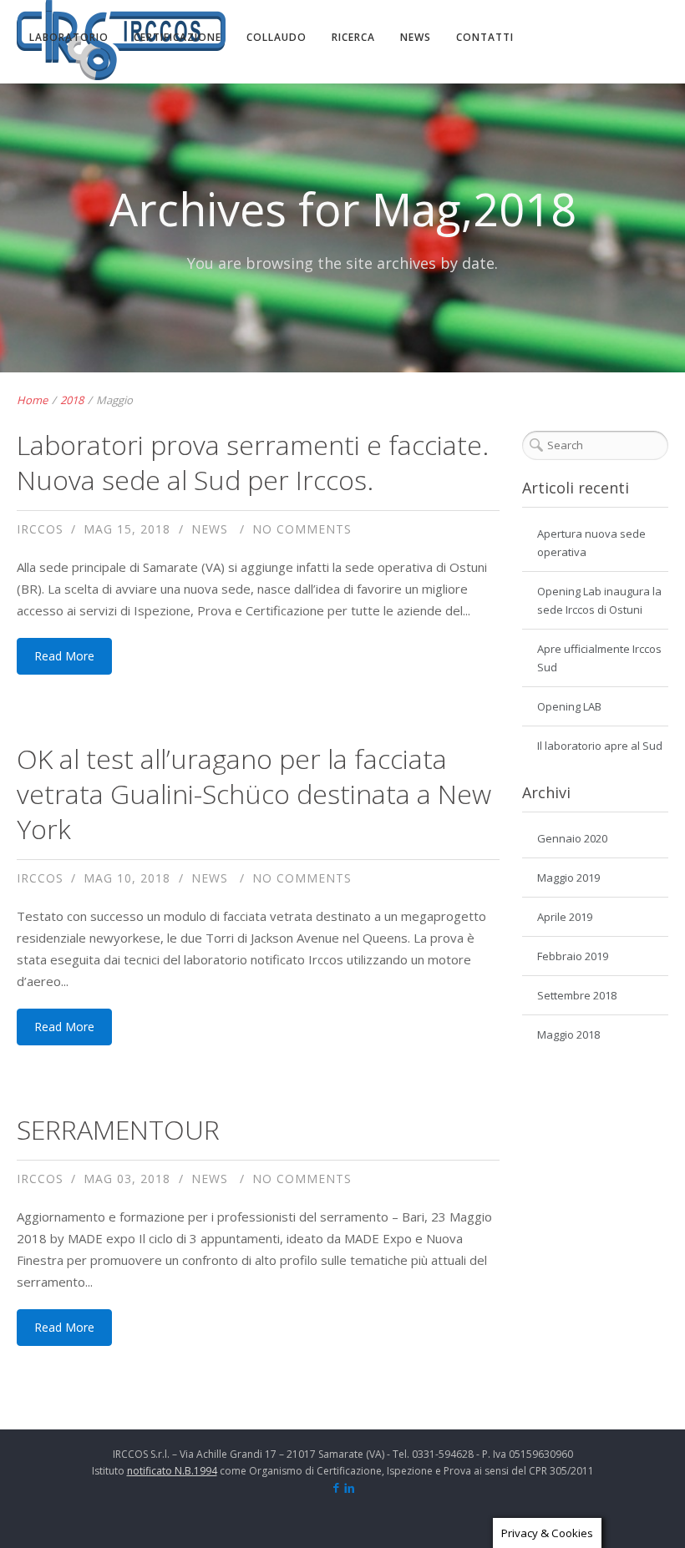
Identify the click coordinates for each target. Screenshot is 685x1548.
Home (32, 399)
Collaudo (276, 37)
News (415, 37)
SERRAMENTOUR (118, 1129)
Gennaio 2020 (572, 838)
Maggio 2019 (568, 877)
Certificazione (177, 37)
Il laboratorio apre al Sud (599, 745)
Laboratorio (69, 37)
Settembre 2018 (576, 995)
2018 (72, 399)
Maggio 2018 (568, 1034)
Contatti (485, 37)
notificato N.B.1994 (172, 1471)
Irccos (40, 529)
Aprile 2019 (564, 916)
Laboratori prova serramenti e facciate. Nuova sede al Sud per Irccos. (253, 462)
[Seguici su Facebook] (336, 1488)
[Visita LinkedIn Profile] (349, 1488)
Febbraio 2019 (572, 956)
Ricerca (353, 37)
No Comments (302, 529)
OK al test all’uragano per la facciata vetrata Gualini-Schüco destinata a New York (254, 794)
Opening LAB (569, 706)
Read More (64, 656)
